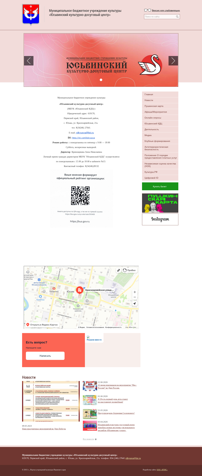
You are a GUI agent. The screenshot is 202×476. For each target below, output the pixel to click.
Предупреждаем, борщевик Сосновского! (116, 413)
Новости (149, 100)
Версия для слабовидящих (166, 10)
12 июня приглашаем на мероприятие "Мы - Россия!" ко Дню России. (117, 386)
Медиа (148, 135)
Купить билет (159, 186)
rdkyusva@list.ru (85, 132)
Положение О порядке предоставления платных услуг (161, 156)
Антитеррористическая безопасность (156, 148)
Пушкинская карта (154, 106)
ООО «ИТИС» (162, 470)
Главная (149, 94)
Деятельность (152, 129)
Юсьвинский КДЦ (153, 123)
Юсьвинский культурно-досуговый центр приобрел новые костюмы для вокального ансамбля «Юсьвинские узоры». (116, 428)
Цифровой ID (151, 178)
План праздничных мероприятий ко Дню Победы (44, 429)
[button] (28, 60)
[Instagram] (160, 219)
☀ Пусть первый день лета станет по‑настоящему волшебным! (113, 400)
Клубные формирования (157, 141)
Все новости (88, 439)
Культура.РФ (151, 172)
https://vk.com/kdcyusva (83, 138)
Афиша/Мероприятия (156, 112)
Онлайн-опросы (153, 117)
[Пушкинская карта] (160, 202)
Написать (45, 356)
